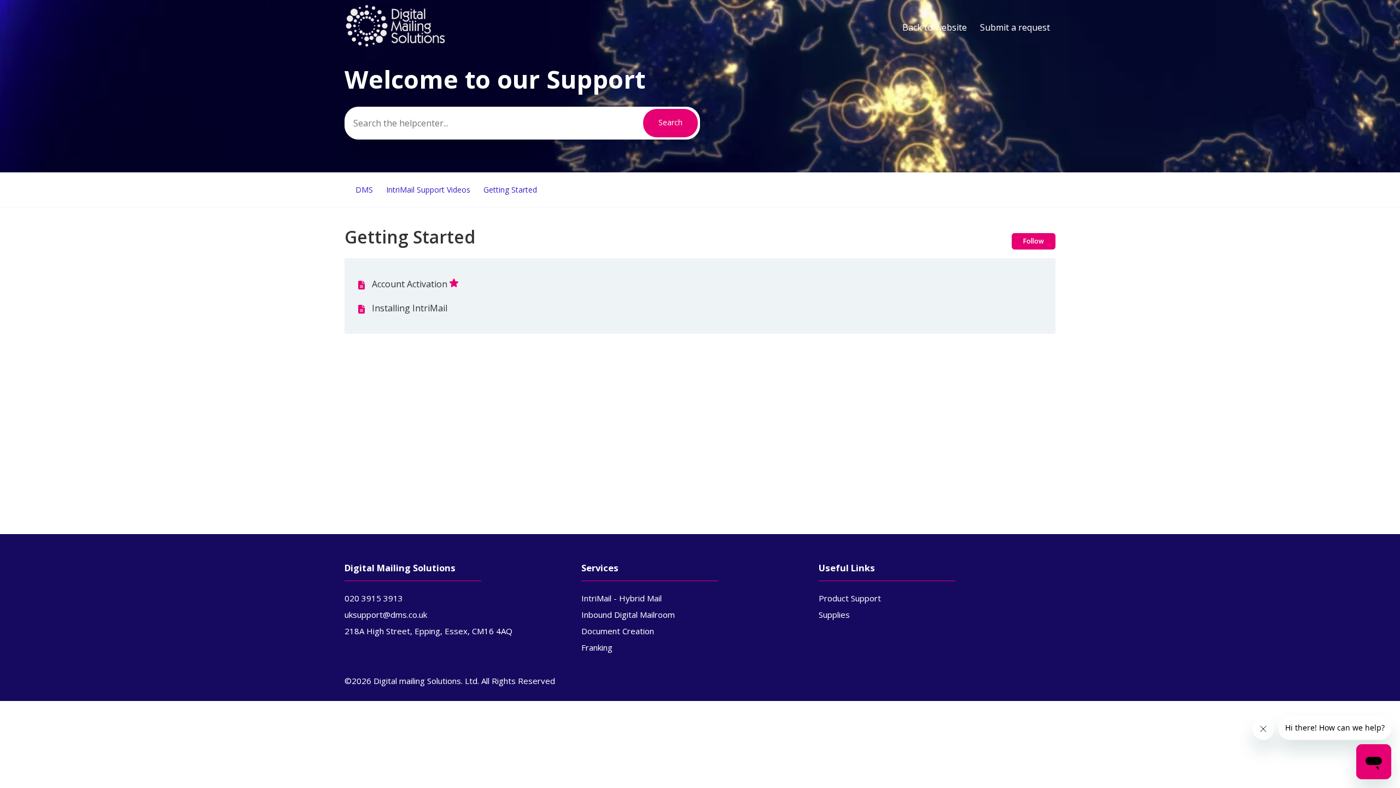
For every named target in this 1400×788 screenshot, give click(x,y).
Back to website (934, 27)
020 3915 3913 (374, 598)
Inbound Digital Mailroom (628, 614)
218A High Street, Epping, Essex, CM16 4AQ (428, 630)
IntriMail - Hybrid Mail (621, 598)
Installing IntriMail (409, 308)
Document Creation (617, 630)
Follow (1033, 241)
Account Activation (409, 284)
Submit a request (1015, 27)
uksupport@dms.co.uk (386, 614)
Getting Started (510, 189)
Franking (596, 647)
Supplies (834, 614)
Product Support (850, 598)
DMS (364, 189)
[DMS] (395, 44)
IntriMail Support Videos (428, 189)
